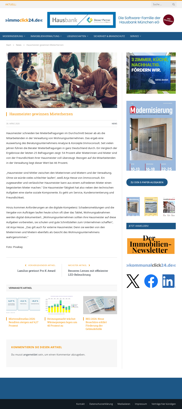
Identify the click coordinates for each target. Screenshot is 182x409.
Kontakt (80, 403)
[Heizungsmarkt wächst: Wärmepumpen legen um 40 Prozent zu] (62, 305)
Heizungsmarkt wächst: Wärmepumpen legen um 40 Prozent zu (58, 4)
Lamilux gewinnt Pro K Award (36, 270)
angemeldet (30, 354)
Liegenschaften (76, 36)
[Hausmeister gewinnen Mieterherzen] (61, 80)
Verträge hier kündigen (164, 403)
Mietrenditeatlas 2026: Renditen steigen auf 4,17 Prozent (23, 322)
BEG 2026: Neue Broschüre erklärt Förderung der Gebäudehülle (96, 324)
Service (134, 36)
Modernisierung (13, 36)
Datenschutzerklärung (101, 403)
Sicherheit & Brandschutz (109, 36)
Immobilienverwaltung (45, 36)
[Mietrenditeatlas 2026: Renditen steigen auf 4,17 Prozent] (23, 305)
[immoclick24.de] (23, 20)
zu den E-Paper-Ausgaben (147, 182)
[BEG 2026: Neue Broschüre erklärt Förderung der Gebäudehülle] (100, 305)
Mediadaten (123, 403)
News (114, 123)
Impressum (141, 403)
